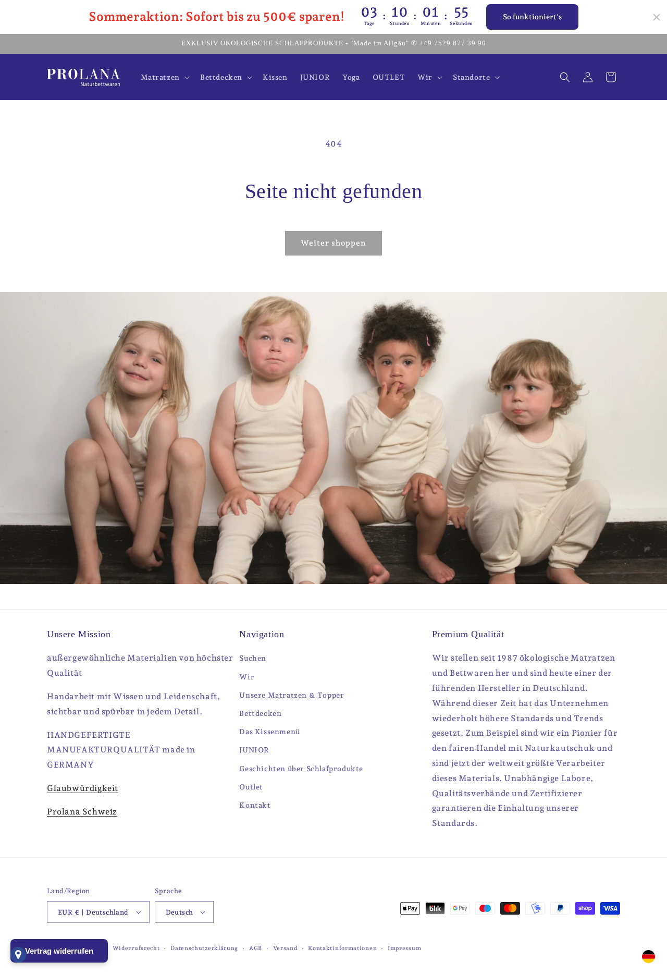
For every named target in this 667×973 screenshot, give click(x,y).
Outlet (251, 787)
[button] (164, 77)
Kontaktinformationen (342, 948)
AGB (255, 948)
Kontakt (254, 805)
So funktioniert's (532, 17)
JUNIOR (254, 750)
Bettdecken (260, 713)
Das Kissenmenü (269, 731)
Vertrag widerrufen (59, 950)
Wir (246, 677)
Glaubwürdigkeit (82, 788)
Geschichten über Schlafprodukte (301, 768)
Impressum (404, 948)
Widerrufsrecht (136, 948)
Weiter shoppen (333, 243)
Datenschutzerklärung (204, 948)
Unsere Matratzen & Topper (291, 695)
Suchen (252, 658)
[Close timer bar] (656, 17)
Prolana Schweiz (82, 812)
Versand (285, 948)
